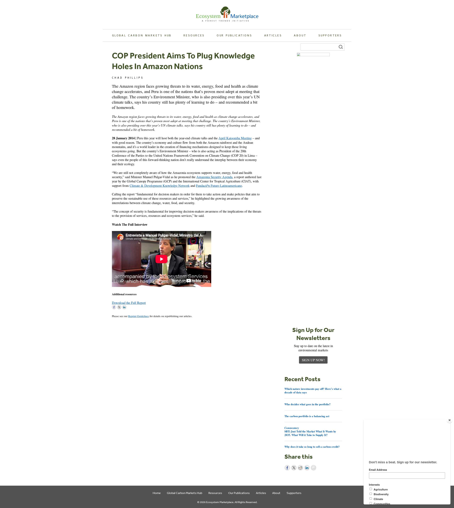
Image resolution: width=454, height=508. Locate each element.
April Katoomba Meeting (235, 138)
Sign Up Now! (313, 360)
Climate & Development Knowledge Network (160, 185)
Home (157, 493)
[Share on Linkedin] (307, 468)
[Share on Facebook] (287, 468)
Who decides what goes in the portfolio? (307, 404)
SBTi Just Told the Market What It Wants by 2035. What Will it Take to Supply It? (310, 431)
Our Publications (234, 35)
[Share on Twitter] (294, 468)
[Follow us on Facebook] (114, 307)
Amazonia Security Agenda (214, 177)
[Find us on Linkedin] (124, 307)
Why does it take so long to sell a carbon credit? (312, 447)
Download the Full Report (129, 302)
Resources (194, 35)
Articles (273, 35)
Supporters (330, 35)
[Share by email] (313, 468)
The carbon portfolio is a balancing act (306, 416)
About (300, 35)
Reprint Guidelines (138, 316)
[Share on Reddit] (300, 468)
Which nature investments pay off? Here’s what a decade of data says (312, 390)
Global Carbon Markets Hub (142, 35)
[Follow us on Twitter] (119, 307)
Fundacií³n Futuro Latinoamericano (219, 185)
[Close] (449, 420)
